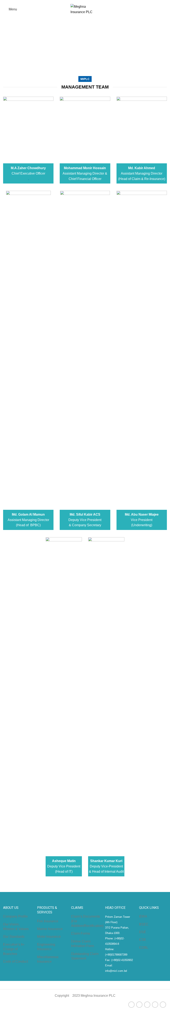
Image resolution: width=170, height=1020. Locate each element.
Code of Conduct (15, 961)
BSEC (143, 924)
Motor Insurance (49, 936)
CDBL (143, 947)
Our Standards (13, 936)
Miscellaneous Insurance (47, 959)
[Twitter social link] (139, 1005)
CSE (142, 939)
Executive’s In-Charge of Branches (14, 949)
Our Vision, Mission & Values (16, 927)
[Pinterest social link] (163, 1005)
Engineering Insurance (46, 947)
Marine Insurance (50, 929)
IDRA (143, 916)
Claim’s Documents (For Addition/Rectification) (87, 921)
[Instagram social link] (147, 1005)
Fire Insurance (47, 921)
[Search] (165, 9)
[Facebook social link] (131, 1005)
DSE (142, 932)
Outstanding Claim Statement (84, 956)
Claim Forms (80, 933)
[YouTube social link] (155, 1005)
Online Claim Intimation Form (82, 944)
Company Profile (15, 916)
